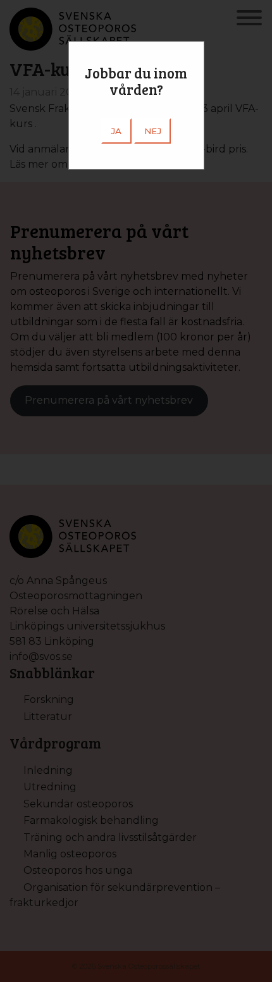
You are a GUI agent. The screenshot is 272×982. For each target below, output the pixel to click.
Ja (116, 131)
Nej (152, 131)
